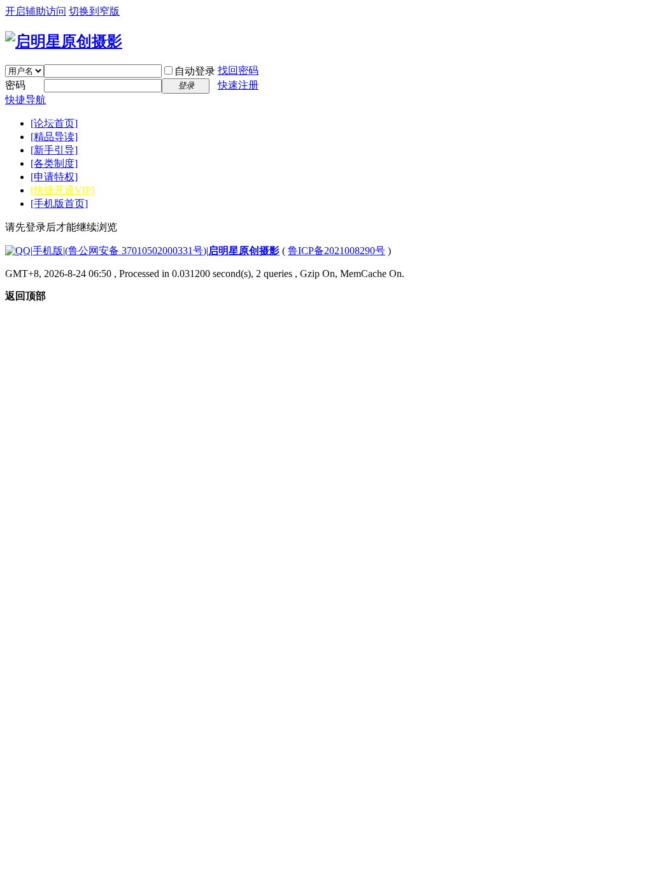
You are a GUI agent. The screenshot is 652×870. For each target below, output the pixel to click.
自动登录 (194, 71)
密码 (15, 85)
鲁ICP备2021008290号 (336, 250)
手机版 (47, 250)
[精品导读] (54, 136)
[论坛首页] (54, 123)
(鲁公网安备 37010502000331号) (135, 250)
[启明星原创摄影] (63, 41)
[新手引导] (54, 150)
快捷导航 (25, 99)
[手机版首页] (59, 203)
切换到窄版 (94, 11)
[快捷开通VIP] (62, 190)
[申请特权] (54, 176)
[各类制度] (54, 163)
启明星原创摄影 (244, 250)
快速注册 (238, 85)
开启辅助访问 (35, 11)
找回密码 (238, 70)
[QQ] (18, 250)
